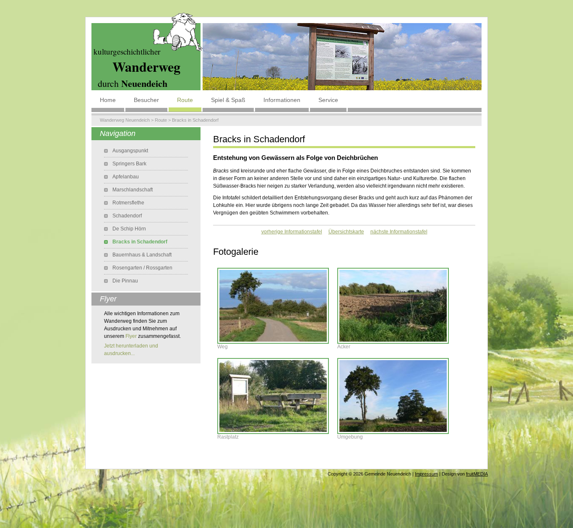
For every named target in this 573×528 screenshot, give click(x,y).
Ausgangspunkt (130, 151)
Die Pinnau (125, 281)
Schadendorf (127, 216)
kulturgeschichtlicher (127, 51)
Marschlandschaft (132, 190)
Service (328, 100)
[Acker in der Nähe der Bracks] (393, 305)
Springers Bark (129, 164)
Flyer (131, 336)
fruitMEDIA (477, 473)
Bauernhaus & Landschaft (142, 255)
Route (185, 100)
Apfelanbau (125, 177)
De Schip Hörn (129, 229)
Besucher (146, 100)
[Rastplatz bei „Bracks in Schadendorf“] (273, 395)
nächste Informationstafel (398, 232)
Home (108, 100)
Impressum (426, 473)
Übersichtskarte (346, 232)
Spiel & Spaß (228, 100)
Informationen (281, 100)
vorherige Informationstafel (291, 232)
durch (132, 83)
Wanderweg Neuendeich (125, 120)
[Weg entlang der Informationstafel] (273, 305)
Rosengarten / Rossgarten (142, 268)
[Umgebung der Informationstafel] (393, 395)
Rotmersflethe (128, 203)
